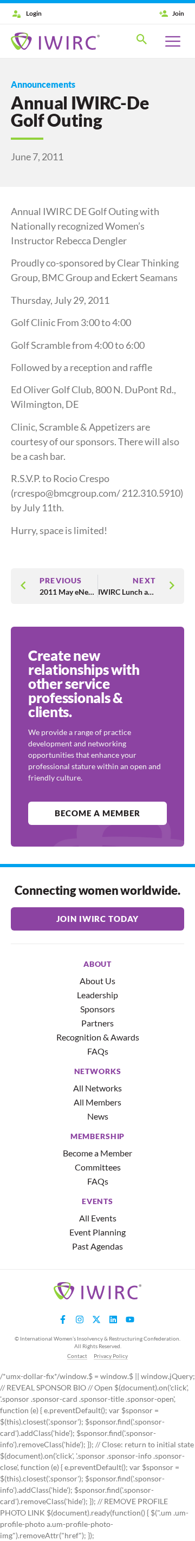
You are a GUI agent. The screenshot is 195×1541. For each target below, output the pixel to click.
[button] (142, 41)
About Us (97, 981)
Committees (98, 1167)
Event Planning (97, 1232)
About (97, 964)
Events (97, 1201)
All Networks (97, 1088)
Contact (77, 1356)
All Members (97, 1102)
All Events (97, 1218)
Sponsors (97, 1009)
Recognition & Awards (97, 1037)
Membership (97, 1136)
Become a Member (97, 1153)
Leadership (97, 995)
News (97, 1116)
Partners (97, 1023)
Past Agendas (97, 1246)
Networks (97, 1071)
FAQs (97, 1051)
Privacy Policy (111, 1356)
